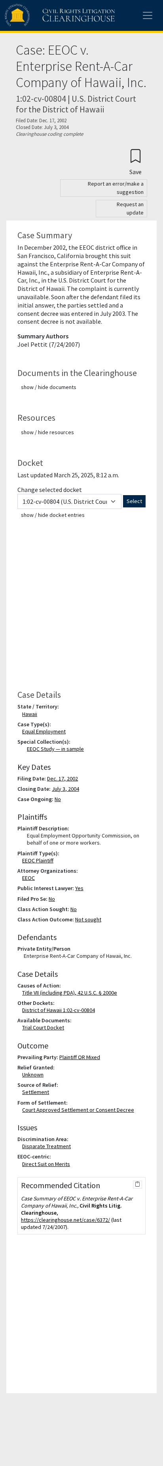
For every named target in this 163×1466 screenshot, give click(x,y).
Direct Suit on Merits (47, 1164)
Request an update (130, 208)
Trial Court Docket (44, 1027)
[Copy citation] (137, 1185)
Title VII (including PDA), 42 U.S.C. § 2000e (71, 992)
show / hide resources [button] (47, 432)
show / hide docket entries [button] (53, 514)
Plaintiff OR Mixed (79, 1057)
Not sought (88, 919)
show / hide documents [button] (48, 387)
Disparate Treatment (48, 1146)
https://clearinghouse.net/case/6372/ (65, 1219)
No (58, 799)
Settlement (37, 1092)
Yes (79, 888)
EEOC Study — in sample (55, 748)
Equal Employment (45, 731)
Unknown (34, 1074)
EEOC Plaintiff (39, 860)
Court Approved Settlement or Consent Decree (79, 1109)
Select (134, 501)
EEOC (30, 877)
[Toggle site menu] (147, 15)
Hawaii (31, 714)
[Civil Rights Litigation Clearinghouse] (44, 15)
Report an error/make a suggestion (116, 188)
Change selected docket (49, 490)
